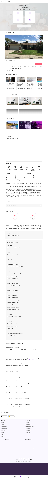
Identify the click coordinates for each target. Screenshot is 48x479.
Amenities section (31, 359)
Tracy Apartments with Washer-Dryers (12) (15, 266)
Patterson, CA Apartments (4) (12, 290)
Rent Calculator (28, 428)
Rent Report (27, 432)
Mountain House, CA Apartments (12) (14, 273)
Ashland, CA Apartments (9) (12, 295)
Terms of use (27, 443)
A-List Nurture (3, 447)
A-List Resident (4, 450)
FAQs (41, 66)
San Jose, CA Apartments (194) (13, 307)
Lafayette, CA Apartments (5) (12, 288)
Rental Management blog (6, 452)
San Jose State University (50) (12, 326)
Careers (2, 424)
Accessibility (27, 446)
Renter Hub (27, 422)
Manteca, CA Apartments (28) (12, 278)
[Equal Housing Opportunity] (17, 459)
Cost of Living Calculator (29, 426)
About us (2, 422)
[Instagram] (28, 459)
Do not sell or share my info (30, 447)
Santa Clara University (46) (12, 330)
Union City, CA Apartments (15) (13, 300)
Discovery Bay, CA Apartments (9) (13, 280)
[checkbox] (18, 14)
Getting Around (34, 66)
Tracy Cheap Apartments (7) (12, 254)
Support (2, 432)
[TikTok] (31, 459)
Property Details (26, 66)
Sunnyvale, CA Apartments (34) (13, 292)
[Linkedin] (19, 459)
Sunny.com (3, 430)
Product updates (4, 428)
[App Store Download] (4, 416)
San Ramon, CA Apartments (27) (13, 302)
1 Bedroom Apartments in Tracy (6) (13, 247)
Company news (4, 426)
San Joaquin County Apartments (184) (14, 316)
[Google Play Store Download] (11, 416)
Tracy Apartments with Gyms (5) (13, 264)
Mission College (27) (11, 335)
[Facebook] (21, 459)
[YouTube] (26, 459)
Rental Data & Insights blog (6, 453)
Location (13, 66)
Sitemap (2, 436)
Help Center (3, 456)
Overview (8, 66)
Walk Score (14, 213)
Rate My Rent (27, 424)
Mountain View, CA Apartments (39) (13, 285)
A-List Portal (3, 441)
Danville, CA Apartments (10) (12, 283)
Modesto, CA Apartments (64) (12, 304)
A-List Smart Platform (5, 443)
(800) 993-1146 (9, 61)
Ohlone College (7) (10, 328)
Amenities (19, 66)
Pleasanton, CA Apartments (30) (13, 309)
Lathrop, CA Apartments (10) (12, 276)
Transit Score (32, 213)
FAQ (2, 434)
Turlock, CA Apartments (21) (12, 297)
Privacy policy (27, 441)
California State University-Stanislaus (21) (15, 333)
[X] (24, 459)
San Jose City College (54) (12, 323)
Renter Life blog (28, 430)
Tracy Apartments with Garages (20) (14, 261)
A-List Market (3, 446)
